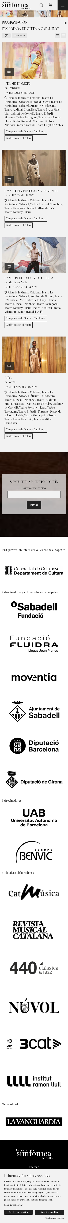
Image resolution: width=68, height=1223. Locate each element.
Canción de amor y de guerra (29, 278)
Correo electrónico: (34, 488)
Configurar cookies (54, 1218)
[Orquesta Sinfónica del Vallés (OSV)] (15, 5)
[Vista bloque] (57, 35)
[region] (34, 13)
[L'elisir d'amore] (34, 60)
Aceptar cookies (49, 1212)
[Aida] (34, 354)
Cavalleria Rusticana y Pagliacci (31, 191)
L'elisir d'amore (18, 83)
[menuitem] (34, 1167)
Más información (13, 1205)
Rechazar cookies (18, 1212)
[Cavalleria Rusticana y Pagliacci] (34, 167)
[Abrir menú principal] (63, 5)
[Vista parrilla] (63, 35)
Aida (8, 378)
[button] (9, 72)
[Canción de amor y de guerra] (34, 254)
